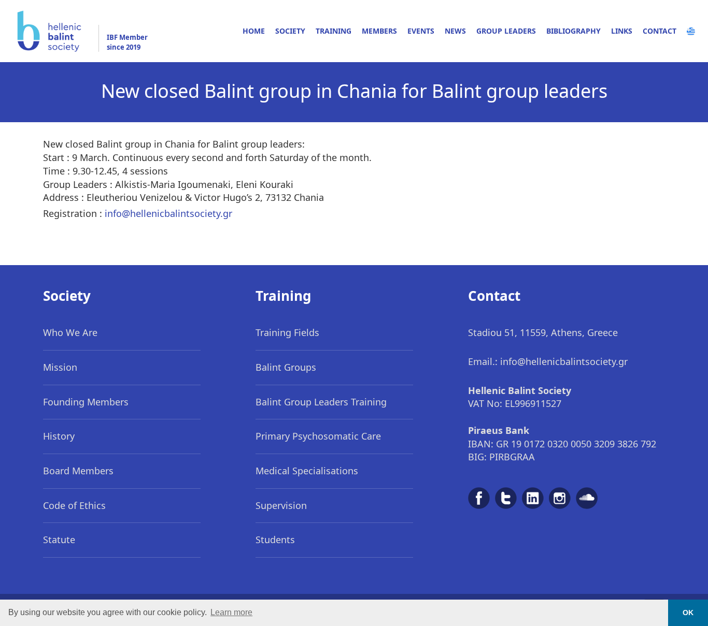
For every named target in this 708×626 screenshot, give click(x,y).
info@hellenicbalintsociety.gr (168, 213)
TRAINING (333, 31)
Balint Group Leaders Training (321, 402)
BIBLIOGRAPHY (573, 31)
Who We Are (70, 332)
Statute (59, 539)
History (59, 436)
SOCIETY (290, 31)
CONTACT (659, 31)
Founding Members (86, 402)
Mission (60, 367)
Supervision (281, 505)
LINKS (621, 31)
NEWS (455, 31)
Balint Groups (286, 367)
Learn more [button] (231, 612)
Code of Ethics (74, 505)
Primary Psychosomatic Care (318, 436)
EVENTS (420, 31)
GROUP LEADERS (506, 31)
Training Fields (287, 332)
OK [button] (688, 612)
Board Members (78, 470)
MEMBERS (379, 31)
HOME (254, 31)
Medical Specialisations (307, 470)
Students (275, 539)
